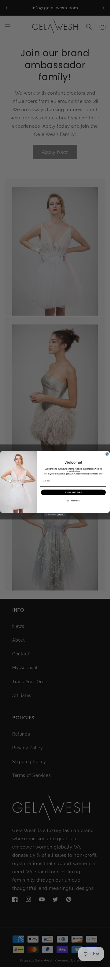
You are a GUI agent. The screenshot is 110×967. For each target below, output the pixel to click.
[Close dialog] (106, 453)
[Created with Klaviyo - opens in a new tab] (55, 514)
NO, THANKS (73, 500)
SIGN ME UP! (73, 492)
